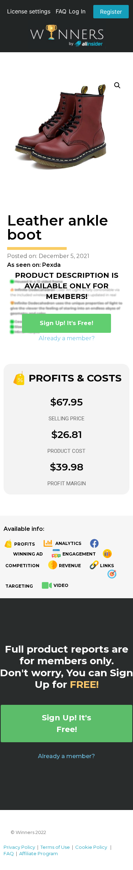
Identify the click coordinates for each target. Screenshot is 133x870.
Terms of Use (55, 847)
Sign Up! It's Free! (66, 723)
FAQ (61, 11)
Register (111, 11)
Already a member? (67, 338)
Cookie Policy (91, 847)
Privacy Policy (19, 847)
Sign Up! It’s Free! (66, 323)
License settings (28, 11)
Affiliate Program (38, 853)
